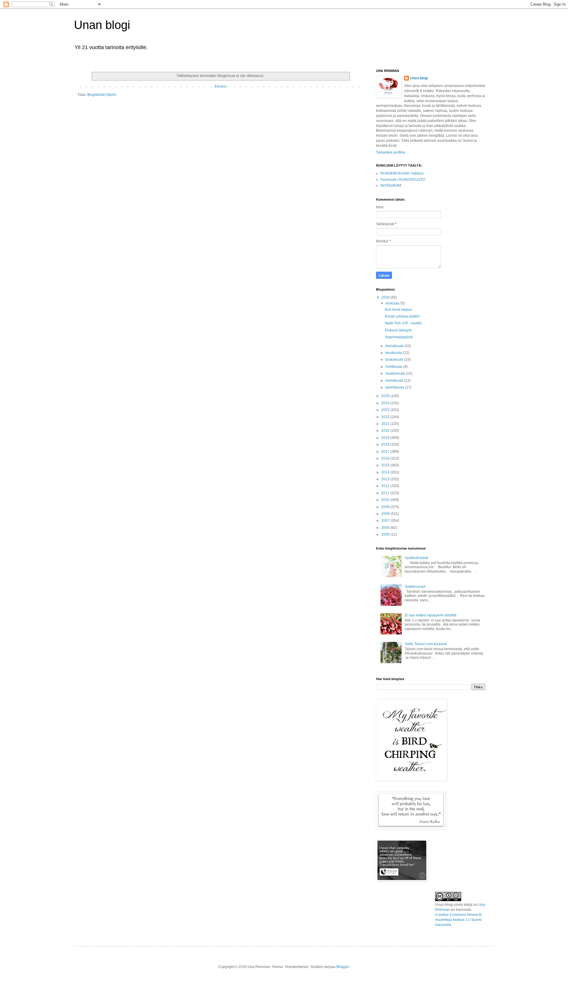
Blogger (342, 967)
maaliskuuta (395, 373)
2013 (385, 479)
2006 (385, 528)
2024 (385, 403)
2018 (385, 444)
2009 (385, 507)
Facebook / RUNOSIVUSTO (402, 180)
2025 (385, 396)
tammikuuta (395, 387)
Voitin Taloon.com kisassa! (426, 644)
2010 (385, 500)
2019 (385, 438)
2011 (385, 493)
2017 (385, 452)
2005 (385, 534)
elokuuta (392, 303)
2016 (385, 458)
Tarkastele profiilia (390, 152)
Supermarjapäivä (399, 337)
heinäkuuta (394, 346)
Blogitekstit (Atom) (101, 95)
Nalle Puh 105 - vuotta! (403, 323)
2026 (385, 297)
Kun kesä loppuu (398, 309)
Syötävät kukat (416, 558)
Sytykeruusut (415, 586)
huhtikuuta (394, 367)
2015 (385, 465)
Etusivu (221, 86)
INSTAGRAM (390, 185)
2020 (385, 431)
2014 (385, 472)
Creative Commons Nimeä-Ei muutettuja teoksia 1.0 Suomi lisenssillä (458, 920)
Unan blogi (102, 24)
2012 (385, 486)
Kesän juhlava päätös (402, 316)
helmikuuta (394, 380)
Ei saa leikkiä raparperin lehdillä (430, 615)
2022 (385, 417)
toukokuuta (394, 359)
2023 (385, 410)
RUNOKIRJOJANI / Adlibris (402, 173)
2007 (385, 520)
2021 (385, 424)
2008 (385, 514)
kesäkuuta (394, 353)
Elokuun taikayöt (398, 330)
